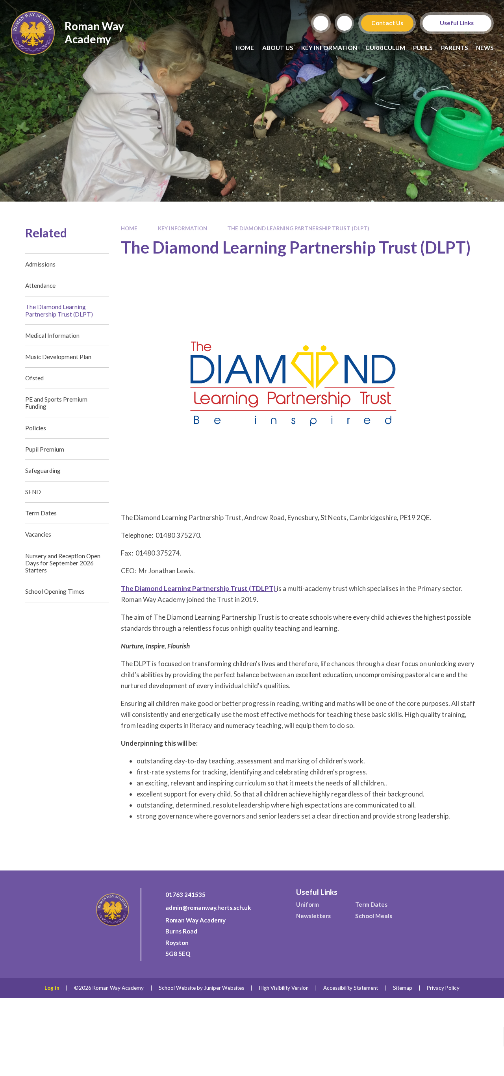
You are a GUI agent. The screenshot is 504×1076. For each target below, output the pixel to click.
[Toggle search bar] (321, 23)
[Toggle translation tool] (344, 23)
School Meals (373, 915)
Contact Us (387, 22)
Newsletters (313, 915)
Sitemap (402, 988)
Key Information (182, 228)
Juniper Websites (224, 988)
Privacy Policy (443, 988)
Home (129, 228)
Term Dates (371, 904)
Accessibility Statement (350, 988)
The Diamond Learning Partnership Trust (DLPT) (298, 228)
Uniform (307, 904)
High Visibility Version (284, 988)
